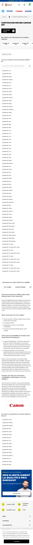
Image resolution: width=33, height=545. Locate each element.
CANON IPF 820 (6, 175)
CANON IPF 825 (6, 181)
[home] (9, 17)
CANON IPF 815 (6, 172)
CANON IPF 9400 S (7, 220)
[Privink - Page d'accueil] (9, 5)
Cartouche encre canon (19, 16)
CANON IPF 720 (6, 136)
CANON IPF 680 (6, 124)
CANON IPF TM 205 (7, 250)
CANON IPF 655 (6, 118)
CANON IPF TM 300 (7, 256)
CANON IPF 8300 (7, 187)
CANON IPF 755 (6, 142)
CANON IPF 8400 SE (8, 202)
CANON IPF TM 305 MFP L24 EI (11, 268)
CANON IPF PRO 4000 (8, 232)
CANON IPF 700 (6, 130)
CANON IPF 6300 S (7, 97)
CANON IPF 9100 (7, 214)
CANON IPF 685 (6, 127)
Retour (4, 16)
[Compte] (24, 5)
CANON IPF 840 (6, 193)
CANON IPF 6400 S (7, 106)
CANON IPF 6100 (7, 88)
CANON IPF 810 (6, 166)
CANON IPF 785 (6, 157)
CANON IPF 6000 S (7, 79)
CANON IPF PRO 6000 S (9, 241)
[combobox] (16, 66)
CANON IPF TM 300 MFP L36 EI (11, 262)
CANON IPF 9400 (7, 217)
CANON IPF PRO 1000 (8, 223)
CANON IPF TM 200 (7, 244)
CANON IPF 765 (6, 148)
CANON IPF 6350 (7, 100)
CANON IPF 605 (6, 82)
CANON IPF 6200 (7, 91)
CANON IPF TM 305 (7, 265)
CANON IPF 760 (6, 145)
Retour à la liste (7, 54)
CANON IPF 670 (6, 121)
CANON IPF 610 (6, 85)
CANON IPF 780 (6, 154)
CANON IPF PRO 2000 (8, 226)
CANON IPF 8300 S (7, 190)
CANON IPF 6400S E (8, 109)
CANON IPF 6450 (7, 112)
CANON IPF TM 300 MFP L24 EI (11, 259)
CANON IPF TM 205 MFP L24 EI (11, 253)
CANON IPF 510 (6, 70)
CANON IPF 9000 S (7, 211)
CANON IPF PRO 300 (8, 229)
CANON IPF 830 (6, 184)
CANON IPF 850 (6, 205)
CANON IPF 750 (6, 139)
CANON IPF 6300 (7, 94)
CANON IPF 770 (6, 151)
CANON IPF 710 (6, 133)
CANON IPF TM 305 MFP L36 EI (11, 271)
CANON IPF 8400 (7, 196)
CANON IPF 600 (6, 73)
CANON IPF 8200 (7, 178)
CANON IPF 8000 (7, 160)
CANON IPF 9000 (7, 208)
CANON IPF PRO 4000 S (9, 235)
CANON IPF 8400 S (7, 199)
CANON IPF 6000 (7, 76)
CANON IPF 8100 (7, 169)
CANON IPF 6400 (7, 103)
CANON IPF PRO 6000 (8, 238)
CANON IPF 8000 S (7, 163)
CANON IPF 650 (6, 115)
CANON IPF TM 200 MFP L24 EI (11, 247)
